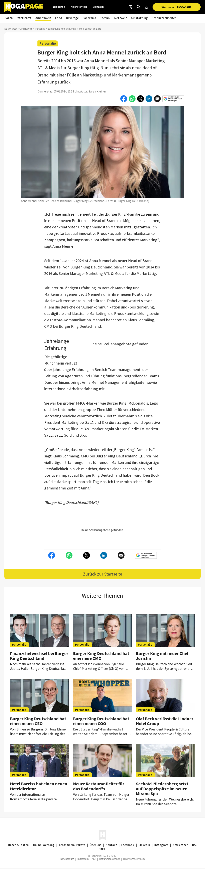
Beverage (72, 18)
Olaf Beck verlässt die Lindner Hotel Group (164, 721)
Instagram (161, 845)
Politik (8, 18)
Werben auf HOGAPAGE (177, 7)
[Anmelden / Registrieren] (147, 7)
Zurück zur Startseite (102, 574)
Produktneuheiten (164, 18)
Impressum (83, 859)
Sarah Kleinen (97, 91)
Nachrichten (79, 7)
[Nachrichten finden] (139, 7)
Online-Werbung (43, 845)
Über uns (95, 845)
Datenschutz (67, 859)
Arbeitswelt (43, 18)
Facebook (127, 845)
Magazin (98, 7)
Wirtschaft (24, 18)
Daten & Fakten (18, 845)
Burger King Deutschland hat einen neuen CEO (38, 721)
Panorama (89, 18)
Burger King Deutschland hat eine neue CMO (101, 656)
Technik (105, 18)
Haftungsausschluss (109, 859)
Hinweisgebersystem (134, 859)
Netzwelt (120, 18)
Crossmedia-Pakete (72, 845)
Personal (40, 28)
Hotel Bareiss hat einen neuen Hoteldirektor (38, 786)
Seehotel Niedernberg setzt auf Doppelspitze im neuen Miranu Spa (162, 788)
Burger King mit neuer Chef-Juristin (163, 656)
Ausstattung (139, 18)
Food (58, 18)
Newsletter (180, 845)
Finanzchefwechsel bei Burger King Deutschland (39, 656)
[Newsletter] (131, 7)
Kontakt (111, 845)
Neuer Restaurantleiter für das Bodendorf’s (98, 786)
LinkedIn (144, 845)
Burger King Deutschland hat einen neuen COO (101, 721)
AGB (94, 859)
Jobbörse (59, 7)
